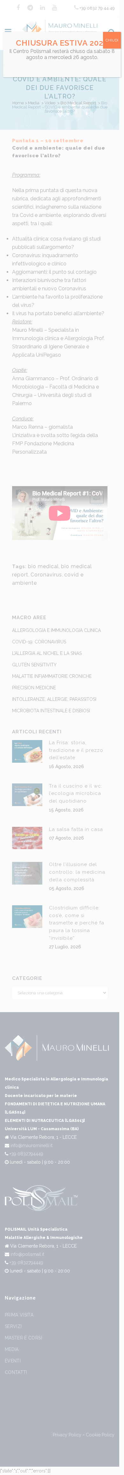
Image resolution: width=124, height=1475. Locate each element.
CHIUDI (112, 40)
